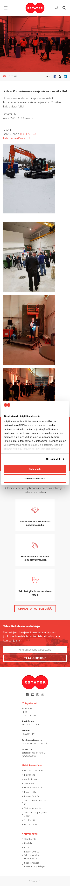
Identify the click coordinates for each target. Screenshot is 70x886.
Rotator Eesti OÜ (32, 796)
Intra (26, 847)
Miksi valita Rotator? (33, 770)
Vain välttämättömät (35, 478)
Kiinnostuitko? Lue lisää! (35, 608)
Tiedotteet (29, 783)
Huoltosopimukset (33, 787)
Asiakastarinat (30, 779)
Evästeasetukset (32, 824)
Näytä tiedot (53, 459)
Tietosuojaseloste (32, 808)
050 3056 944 (28, 134)
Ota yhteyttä (30, 838)
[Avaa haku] (64, 8)
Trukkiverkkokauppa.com (35, 802)
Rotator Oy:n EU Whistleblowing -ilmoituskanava (32, 855)
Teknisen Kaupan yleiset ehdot (36, 814)
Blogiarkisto (29, 774)
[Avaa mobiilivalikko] (6, 8)
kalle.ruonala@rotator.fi (16, 138)
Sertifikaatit (29, 820)
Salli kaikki (35, 469)
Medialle (28, 843)
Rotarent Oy (30, 791)
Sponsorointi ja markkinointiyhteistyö (34, 864)
